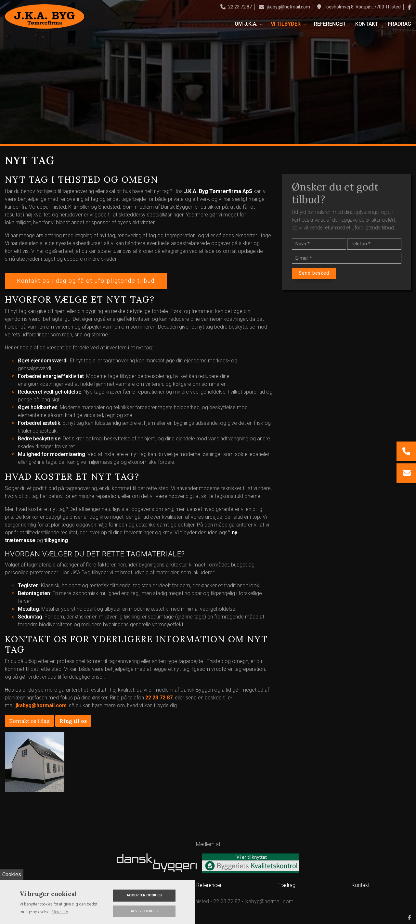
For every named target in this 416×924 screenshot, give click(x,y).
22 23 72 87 (240, 6)
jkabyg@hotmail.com (288, 6)
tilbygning (56, 540)
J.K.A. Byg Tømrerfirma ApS (218, 191)
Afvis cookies (144, 911)
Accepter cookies (144, 895)
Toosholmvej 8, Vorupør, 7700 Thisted (362, 6)
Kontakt (361, 885)
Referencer (209, 885)
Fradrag (286, 885)
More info (60, 911)
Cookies (11, 874)
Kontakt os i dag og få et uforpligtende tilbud (86, 281)
